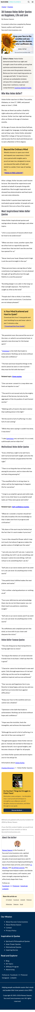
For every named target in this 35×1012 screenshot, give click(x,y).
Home (4, 7)
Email (21, 904)
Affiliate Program (12, 967)
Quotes (10, 7)
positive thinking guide (22, 88)
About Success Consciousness (17, 922)
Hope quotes (17, 376)
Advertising (10, 969)
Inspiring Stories (12, 950)
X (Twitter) (9, 900)
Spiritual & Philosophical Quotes (18, 941)
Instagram (24, 886)
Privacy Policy (11, 930)
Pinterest (16, 886)
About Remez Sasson (13, 925)
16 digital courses (17, 868)
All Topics (9, 964)
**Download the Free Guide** (14, 326)
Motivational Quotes (13, 947)
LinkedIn (22, 900)
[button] (29, 2)
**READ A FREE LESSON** (13, 173)
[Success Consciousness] (11, 2)
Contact (9, 928)
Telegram (16, 904)
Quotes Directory (7, 768)
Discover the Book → (18, 810)
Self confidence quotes (20, 507)
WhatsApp (9, 904)
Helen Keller (19, 763)
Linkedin (5, 889)
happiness (10, 438)
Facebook (6, 886)
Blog (7, 961)
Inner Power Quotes (13, 944)
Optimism (5, 351)
